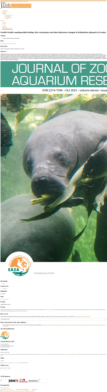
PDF (4, 283)
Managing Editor (6, 362)
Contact (6, 18)
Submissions (7, 16)
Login (4, 23)
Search (2, 20)
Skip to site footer (24, 1)
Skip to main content (4, 1)
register (76, 354)
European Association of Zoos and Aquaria (6, 389)
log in (98, 354)
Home (4, 25)
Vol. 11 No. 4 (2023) (7, 28)
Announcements (8, 17)
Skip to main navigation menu (14, 1)
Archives (5, 12)
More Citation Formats (5, 319)
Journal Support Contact (14, 362)
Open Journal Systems (4, 387)
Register (4, 22)
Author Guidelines (65, 354)
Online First (5, 10)
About (4, 14)
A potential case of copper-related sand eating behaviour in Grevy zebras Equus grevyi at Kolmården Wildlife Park (64, 324)
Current (4, 11)
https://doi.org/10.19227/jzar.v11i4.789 (8, 43)
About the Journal (8, 15)
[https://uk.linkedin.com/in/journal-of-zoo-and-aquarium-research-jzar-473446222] (7, 369)
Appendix (5, 288)
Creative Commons (48, 309)
